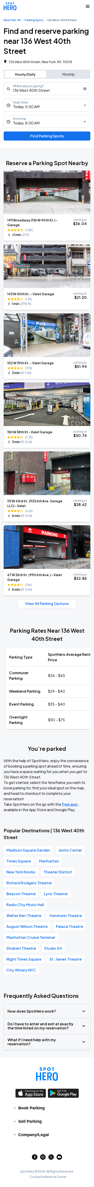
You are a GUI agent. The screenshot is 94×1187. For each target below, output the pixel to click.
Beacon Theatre (21, 893)
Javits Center (70, 850)
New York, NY (12, 20)
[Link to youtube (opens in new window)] (59, 1158)
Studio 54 (53, 948)
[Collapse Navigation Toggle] (87, 6)
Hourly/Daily (25, 74)
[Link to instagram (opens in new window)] (43, 1158)
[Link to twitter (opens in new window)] (51, 1158)
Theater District (58, 872)
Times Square (18, 861)
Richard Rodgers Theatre (29, 882)
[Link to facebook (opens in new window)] (34, 1158)
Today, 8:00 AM (26, 123)
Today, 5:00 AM (26, 106)
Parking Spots (34, 20)
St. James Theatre (66, 959)
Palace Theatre (69, 926)
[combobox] (47, 88)
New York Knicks (20, 872)
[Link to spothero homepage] (47, 1074)
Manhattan (49, 861)
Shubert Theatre (21, 948)
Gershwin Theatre (66, 915)
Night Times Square (23, 959)
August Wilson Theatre (27, 926)
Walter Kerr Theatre (23, 915)
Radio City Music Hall (25, 904)
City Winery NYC (21, 970)
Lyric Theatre (56, 893)
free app (70, 804)
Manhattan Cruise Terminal (30, 937)
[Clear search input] (85, 89)
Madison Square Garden (28, 850)
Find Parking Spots (47, 136)
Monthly (69, 74)
